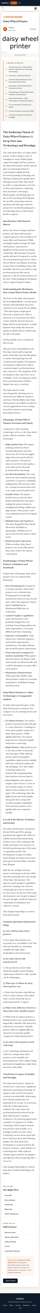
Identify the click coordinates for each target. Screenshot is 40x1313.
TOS (20, 1308)
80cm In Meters (10, 1200)
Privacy (34, 1305)
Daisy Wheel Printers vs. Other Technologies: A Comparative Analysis (21, 100)
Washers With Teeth (11, 1237)
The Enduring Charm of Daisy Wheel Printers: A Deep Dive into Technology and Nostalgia (20, 69)
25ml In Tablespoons (11, 1214)
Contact (18, 1305)
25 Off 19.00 (9, 1205)
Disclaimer (26, 1305)
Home (5, 1305)
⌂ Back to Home (10, 1281)
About (11, 1305)
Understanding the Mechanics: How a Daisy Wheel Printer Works (20, 81)
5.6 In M (7, 1246)
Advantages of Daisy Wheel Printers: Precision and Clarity (20, 87)
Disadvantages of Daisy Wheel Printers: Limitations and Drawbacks (21, 93)
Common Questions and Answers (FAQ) (21, 111)
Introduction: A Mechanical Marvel (19, 75)
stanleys (5, 3)
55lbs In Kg (8, 1209)
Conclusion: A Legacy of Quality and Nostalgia (20, 116)
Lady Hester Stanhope (12, 1251)
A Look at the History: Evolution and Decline (20, 106)
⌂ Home (13, 3)
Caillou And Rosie (10, 1242)
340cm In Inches (10, 1232)
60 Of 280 (8, 1195)
